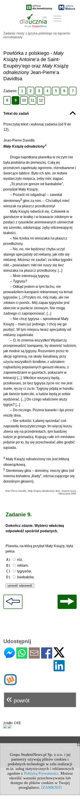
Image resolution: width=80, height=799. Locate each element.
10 (24, 100)
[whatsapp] (21, 657)
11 (32, 100)
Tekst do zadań (16, 113)
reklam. (17, 565)
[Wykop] (10, 683)
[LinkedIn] (59, 669)
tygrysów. (19, 571)
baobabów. (20, 577)
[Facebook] (46, 657)
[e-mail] (34, 657)
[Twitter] (59, 656)
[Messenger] (9, 657)
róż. (14, 559)
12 (41, 100)
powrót (18, 699)
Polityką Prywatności (41, 773)
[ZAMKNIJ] (51, 787)
